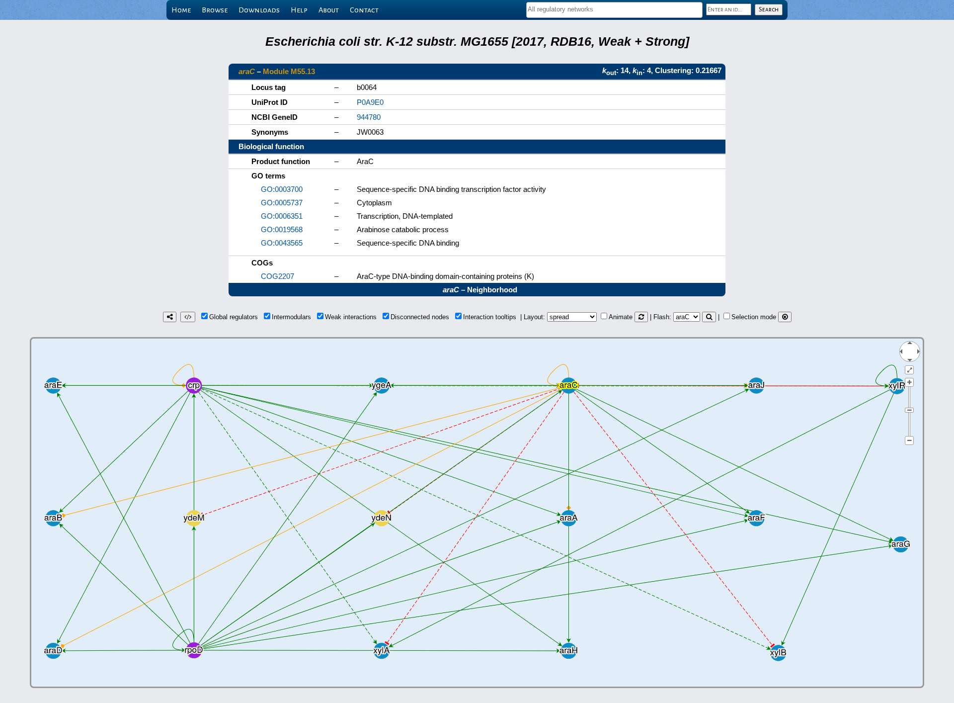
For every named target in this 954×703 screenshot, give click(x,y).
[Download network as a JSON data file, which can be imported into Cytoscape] (187, 317)
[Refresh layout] (641, 317)
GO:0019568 (282, 229)
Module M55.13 (289, 71)
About (328, 10)
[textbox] (614, 9)
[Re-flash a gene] (709, 317)
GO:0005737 (282, 202)
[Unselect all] (785, 317)
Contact (364, 10)
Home (181, 10)
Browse (215, 10)
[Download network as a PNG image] (169, 317)
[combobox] (614, 10)
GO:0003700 (282, 189)
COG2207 (277, 276)
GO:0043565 (282, 243)
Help (299, 10)
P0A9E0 (370, 102)
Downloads (259, 10)
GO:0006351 (282, 216)
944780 (369, 117)
